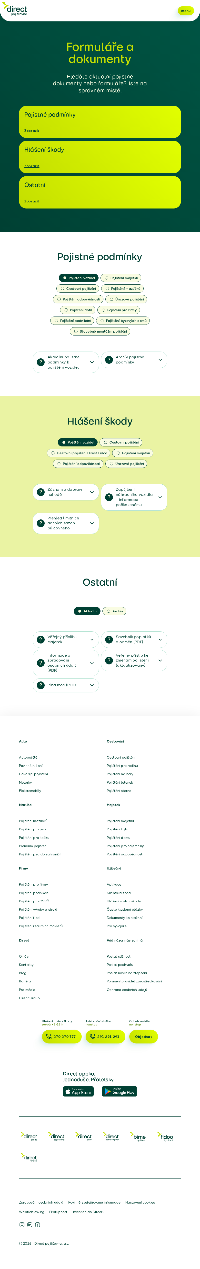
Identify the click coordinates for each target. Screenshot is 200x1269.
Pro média (27, 989)
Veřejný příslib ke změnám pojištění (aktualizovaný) (132, 660)
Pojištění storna (119, 790)
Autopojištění (29, 757)
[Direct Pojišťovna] (56, 1136)
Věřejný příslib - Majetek (62, 639)
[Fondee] (29, 1157)
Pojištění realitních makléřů (41, 926)
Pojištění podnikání (34, 892)
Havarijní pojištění (33, 773)
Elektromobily (30, 790)
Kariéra (25, 981)
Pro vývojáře (117, 926)
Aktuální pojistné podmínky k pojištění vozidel (64, 362)
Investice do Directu (88, 1212)
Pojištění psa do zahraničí (40, 854)
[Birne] (138, 1136)
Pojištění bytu (117, 829)
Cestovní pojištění (121, 757)
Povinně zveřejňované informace (94, 1202)
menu (186, 10)
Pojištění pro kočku (34, 837)
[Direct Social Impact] (110, 1136)
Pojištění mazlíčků (33, 820)
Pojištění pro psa (32, 829)
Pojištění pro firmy (33, 884)
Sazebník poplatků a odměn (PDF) (133, 639)
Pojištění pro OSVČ (34, 901)
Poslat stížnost (118, 956)
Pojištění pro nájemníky (125, 845)
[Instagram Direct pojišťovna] (22, 1225)
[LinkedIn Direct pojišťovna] (30, 1225)
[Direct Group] (29, 1136)
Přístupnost (58, 1212)
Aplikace (114, 884)
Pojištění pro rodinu (122, 765)
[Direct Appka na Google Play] (119, 1091)
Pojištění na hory (120, 773)
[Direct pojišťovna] (14, 9)
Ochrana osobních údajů (127, 989)
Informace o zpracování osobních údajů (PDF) (62, 663)
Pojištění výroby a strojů (38, 909)
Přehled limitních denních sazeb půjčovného (63, 523)
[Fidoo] (165, 1136)
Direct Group (29, 998)
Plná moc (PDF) (62, 685)
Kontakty (26, 964)
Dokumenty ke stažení (124, 917)
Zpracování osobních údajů (41, 1202)
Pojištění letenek (120, 782)
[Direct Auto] (83, 1136)
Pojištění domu (118, 837)
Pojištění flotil (29, 917)
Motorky (25, 782)
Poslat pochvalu (120, 964)
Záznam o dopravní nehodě (66, 492)
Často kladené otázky (125, 909)
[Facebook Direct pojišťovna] (37, 1225)
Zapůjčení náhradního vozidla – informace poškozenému (134, 497)
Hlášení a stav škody (124, 901)
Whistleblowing (31, 1212)
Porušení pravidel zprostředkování (134, 981)
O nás (24, 956)
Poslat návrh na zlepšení (127, 972)
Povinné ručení (30, 765)
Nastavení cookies (140, 1202)
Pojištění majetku (120, 820)
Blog (23, 972)
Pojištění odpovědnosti (125, 854)
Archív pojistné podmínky (130, 359)
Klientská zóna (119, 892)
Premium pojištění (33, 845)
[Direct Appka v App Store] (80, 1091)
